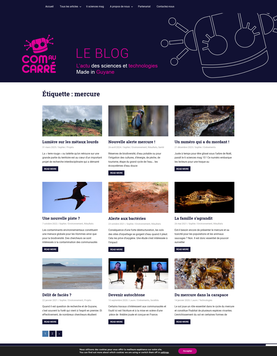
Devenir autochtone (126, 294)
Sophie (61, 147)
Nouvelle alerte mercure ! (131, 141)
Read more (50, 169)
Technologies (205, 300)
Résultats (152, 147)
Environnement (139, 147)
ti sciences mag (95, 6)
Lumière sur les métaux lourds (70, 141)
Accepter (187, 350)
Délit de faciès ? (56, 294)
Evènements (209, 147)
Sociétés (154, 300)
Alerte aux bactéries (127, 218)
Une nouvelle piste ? (61, 218)
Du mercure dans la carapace (201, 294)
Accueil (49, 6)
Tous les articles (69, 6)
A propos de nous (120, 6)
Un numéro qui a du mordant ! (202, 141)
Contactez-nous (165, 6)
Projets (70, 147)
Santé (161, 147)
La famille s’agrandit (194, 218)
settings (165, 352)
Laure (132, 300)
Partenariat (144, 6)
